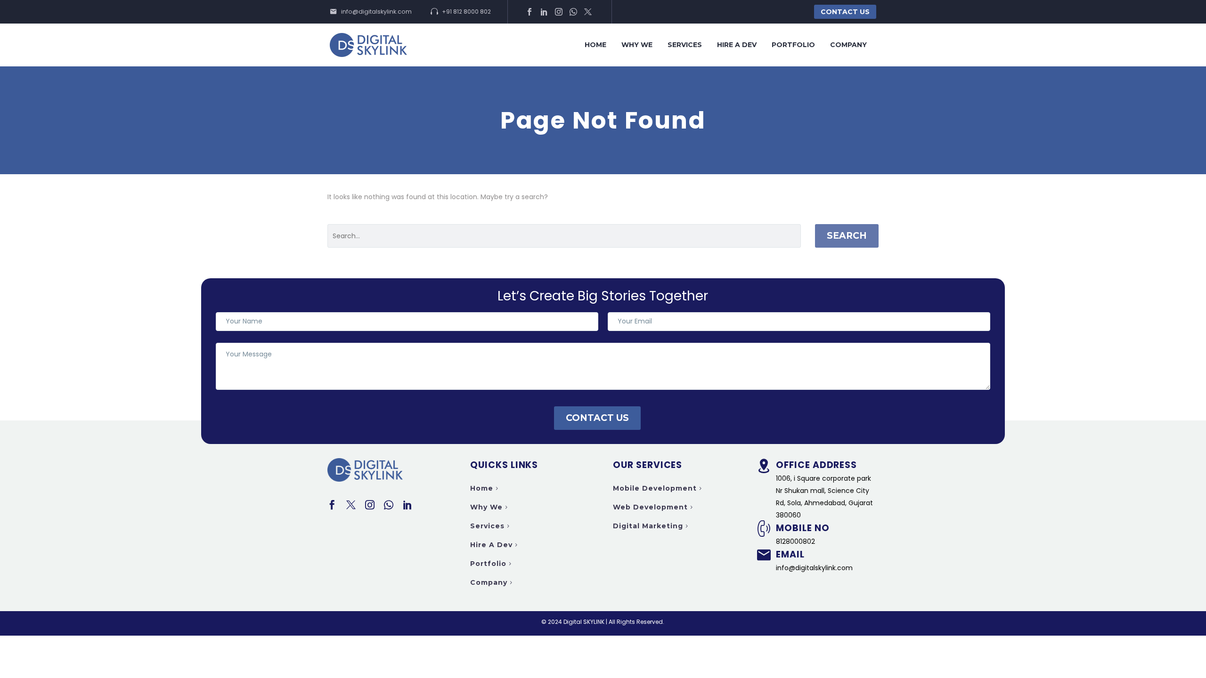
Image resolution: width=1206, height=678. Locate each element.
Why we (636, 44)
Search (847, 235)
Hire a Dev (737, 44)
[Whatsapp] (573, 12)
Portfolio (793, 44)
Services (685, 44)
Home (595, 44)
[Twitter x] (588, 12)
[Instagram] (558, 12)
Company (848, 44)
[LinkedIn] (544, 12)
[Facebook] (529, 12)
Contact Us (845, 12)
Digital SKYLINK (583, 622)
